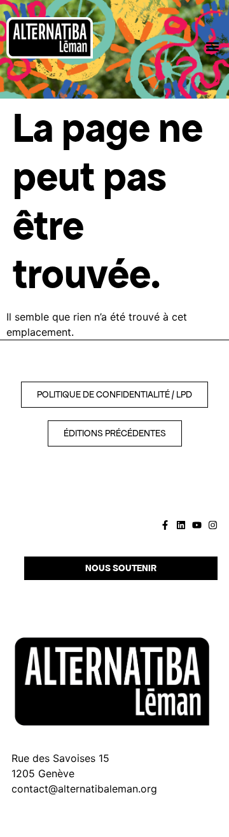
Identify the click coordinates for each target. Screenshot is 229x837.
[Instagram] (213, 525)
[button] (212, 46)
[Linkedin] (181, 525)
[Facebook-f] (165, 525)
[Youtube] (197, 525)
